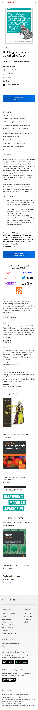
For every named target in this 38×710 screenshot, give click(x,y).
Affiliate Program (8, 628)
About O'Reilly (7, 610)
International (7, 639)
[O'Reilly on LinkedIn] (10, 600)
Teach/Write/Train (8, 613)
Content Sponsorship (9, 633)
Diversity (5, 631)
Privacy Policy (28, 619)
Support (27, 610)
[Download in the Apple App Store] (8, 664)
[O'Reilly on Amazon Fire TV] (9, 681)
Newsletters (28, 616)
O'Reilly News (6, 619)
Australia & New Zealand (10, 643)
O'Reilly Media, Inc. (12, 85)
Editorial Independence (9, 705)
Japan (4, 646)
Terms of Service (7, 703)
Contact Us (27, 613)
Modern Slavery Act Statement (26, 705)
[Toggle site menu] (2, 2)
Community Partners (9, 625)
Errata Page (7, 582)
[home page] (11, 2)
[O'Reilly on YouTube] (14, 600)
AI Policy (26, 622)
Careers (4, 616)
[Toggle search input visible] (35, 2)
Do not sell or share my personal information (15, 694)
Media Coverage (7, 622)
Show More (7, 150)
